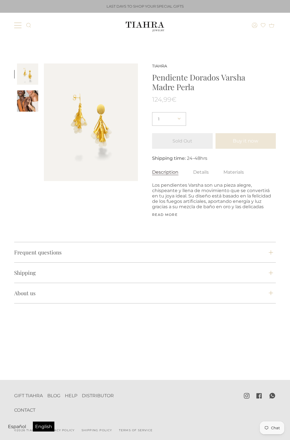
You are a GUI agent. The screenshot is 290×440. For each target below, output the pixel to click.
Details (201, 172)
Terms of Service (136, 430)
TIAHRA (159, 66)
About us (25, 293)
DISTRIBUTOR (98, 395)
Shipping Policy (97, 430)
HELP (71, 395)
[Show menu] (18, 25)
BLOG (53, 395)
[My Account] (255, 25)
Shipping (25, 272)
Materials (233, 172)
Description (165, 172)
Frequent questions (38, 252)
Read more (165, 214)
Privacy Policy (60, 430)
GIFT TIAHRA (28, 395)
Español (17, 426)
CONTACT (24, 410)
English (43, 426)
